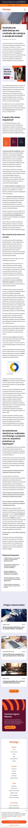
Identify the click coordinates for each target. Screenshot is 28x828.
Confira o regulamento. (20, 2)
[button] (25, 9)
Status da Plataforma (14, 805)
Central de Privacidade (14, 790)
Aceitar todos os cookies (14, 821)
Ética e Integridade (14, 795)
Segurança (14, 786)
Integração (14, 773)
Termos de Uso (14, 788)
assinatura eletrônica (11, 109)
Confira (9, 549)
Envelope (14, 771)
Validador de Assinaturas (14, 807)
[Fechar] (26, 810)
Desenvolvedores (14, 778)
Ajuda (14, 754)
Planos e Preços (14, 751)
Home (14, 749)
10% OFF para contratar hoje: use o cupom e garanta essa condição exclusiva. (14, 2)
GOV (12, 373)
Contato (14, 761)
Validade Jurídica (14, 793)
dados (14, 337)
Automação (14, 775)
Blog (14, 756)
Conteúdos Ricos (14, 758)
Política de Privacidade (14, 797)
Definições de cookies (14, 825)
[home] (6, 10)
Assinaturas (13, 768)
